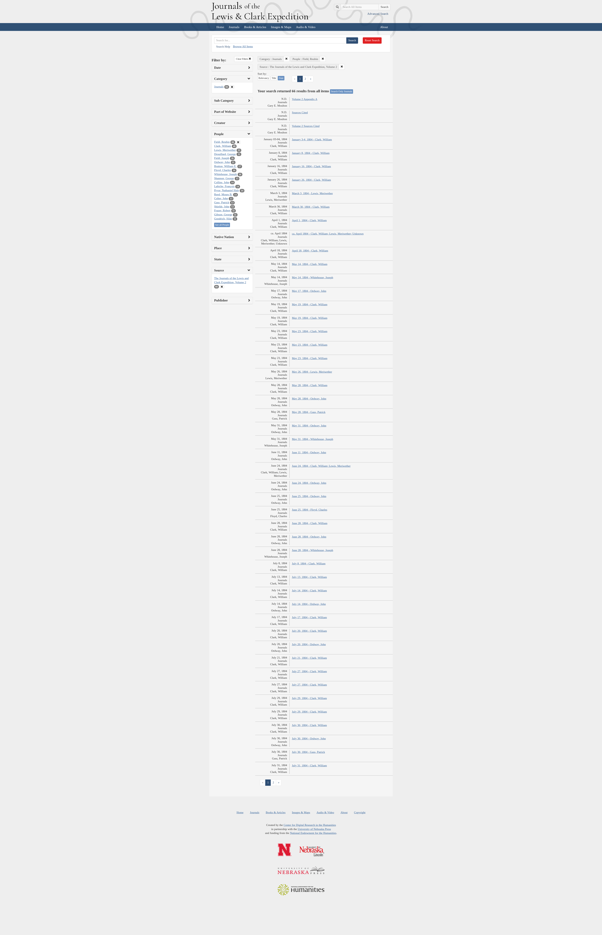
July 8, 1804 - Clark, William (308, 563)
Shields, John (221, 206)
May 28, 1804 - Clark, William (309, 385)
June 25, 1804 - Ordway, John (309, 496)
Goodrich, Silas (223, 218)
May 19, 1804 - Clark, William (309, 304)
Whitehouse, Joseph (225, 174)
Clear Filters (242, 59)
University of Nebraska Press (314, 829)
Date (281, 78)
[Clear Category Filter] (232, 87)
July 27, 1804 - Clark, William (309, 671)
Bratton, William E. (225, 166)
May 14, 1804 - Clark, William (309, 264)
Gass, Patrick (221, 202)
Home (220, 27)
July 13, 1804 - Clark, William (309, 577)
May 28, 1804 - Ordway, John (309, 398)
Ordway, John (222, 162)
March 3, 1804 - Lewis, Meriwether (312, 193)
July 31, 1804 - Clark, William (309, 765)
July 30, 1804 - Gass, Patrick (308, 752)
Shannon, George (224, 178)
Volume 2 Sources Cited (305, 126)
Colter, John (221, 198)
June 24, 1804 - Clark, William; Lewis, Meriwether (321, 466)
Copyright (359, 812)
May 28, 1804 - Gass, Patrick (308, 412)
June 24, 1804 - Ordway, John (309, 482)
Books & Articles (255, 27)
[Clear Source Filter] (222, 286)
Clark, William (222, 146)
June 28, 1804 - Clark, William (309, 523)
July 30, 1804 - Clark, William (309, 725)
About (384, 27)
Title (274, 78)
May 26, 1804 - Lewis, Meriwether (312, 371)
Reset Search (372, 40)
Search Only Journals (341, 91)
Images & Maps (281, 27)
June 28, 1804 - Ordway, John (309, 536)
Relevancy (264, 78)
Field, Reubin (222, 141)
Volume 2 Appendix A (304, 99)
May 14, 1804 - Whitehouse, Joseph (312, 277)
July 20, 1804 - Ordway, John (309, 644)
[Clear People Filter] (238, 142)
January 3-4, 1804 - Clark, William (312, 139)
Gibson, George (223, 214)
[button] (286, 59)
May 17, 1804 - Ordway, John (309, 291)
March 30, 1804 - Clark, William (311, 206)
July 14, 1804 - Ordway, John (309, 604)
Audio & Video (305, 27)
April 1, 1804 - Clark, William (309, 220)
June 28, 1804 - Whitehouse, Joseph (312, 550)
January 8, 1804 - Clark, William (311, 153)
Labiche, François (224, 186)
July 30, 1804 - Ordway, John (309, 738)
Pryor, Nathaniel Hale (226, 190)
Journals (234, 27)
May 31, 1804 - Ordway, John (309, 425)
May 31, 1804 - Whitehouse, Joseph (312, 439)
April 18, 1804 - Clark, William (310, 250)
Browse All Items (243, 46)
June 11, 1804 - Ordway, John (309, 452)
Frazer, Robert (222, 210)
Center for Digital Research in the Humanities (310, 825)
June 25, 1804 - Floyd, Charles (309, 509)
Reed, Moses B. (223, 194)
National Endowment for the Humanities (313, 833)
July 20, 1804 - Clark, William (309, 630)
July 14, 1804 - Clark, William (309, 590)
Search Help (223, 46)
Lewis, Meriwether (225, 150)
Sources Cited (300, 112)
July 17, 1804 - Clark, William (309, 617)
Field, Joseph (221, 158)
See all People (222, 224)
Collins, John (221, 182)
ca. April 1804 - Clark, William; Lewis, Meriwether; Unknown (328, 233)
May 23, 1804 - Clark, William (309, 331)
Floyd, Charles (222, 170)
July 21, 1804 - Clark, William (309, 657)
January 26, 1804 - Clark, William (311, 179)
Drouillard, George (225, 154)
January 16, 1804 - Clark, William (311, 166)
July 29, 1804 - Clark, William (309, 698)
